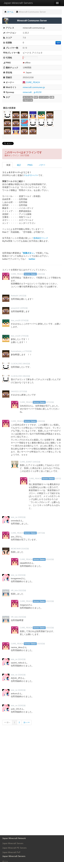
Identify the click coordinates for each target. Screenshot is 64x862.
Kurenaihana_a (17, 351)
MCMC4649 (16, 549)
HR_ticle (14, 590)
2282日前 (41, 274)
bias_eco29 (15, 320)
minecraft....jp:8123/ (32, 92)
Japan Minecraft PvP (11, 852)
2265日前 (36, 462)
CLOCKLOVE (16, 364)
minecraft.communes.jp (34, 87)
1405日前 (24, 308)
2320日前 (22, 575)
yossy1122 (15, 308)
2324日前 (22, 659)
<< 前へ (7, 722)
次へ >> (27, 722)
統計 (18, 165)
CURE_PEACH (33, 82)
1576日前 (25, 320)
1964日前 (26, 364)
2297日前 (41, 533)
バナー (41, 165)
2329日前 (22, 706)
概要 (8, 165)
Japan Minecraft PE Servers (14, 848)
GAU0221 (15, 391)
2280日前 (41, 421)
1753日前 (28, 351)
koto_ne (14, 517)
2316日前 (25, 549)
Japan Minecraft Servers (18, 2)
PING (30, 165)
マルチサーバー (31, 175)
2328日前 (22, 690)
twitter (32, 259)
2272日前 (23, 391)
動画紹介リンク (40, 238)
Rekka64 (14, 296)
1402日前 (22, 296)
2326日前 (22, 675)
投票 (58, 43)
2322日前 (22, 590)
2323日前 (22, 617)
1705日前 (25, 336)
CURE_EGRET (26, 462)
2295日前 (22, 517)
